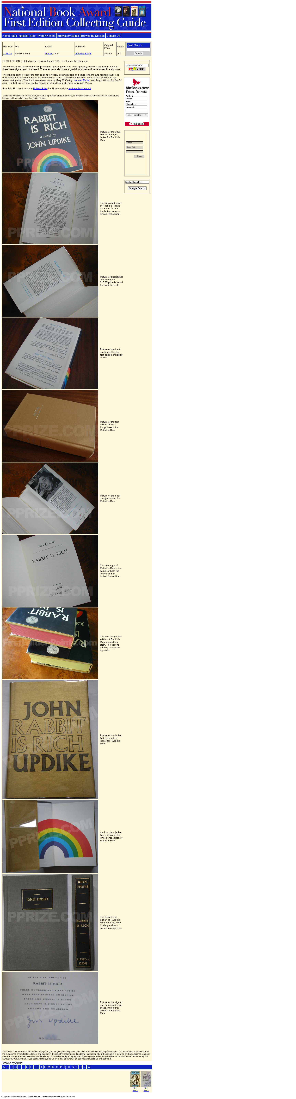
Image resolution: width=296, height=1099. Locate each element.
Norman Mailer (82, 80)
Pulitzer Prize (40, 88)
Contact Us (113, 35)
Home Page (9, 35)
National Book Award (80, 88)
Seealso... (135, 1089)
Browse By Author (68, 35)
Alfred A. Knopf (83, 53)
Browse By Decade (93, 35)
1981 (7, 53)
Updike (49, 53)
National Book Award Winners (37, 35)
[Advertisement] (134, 248)
